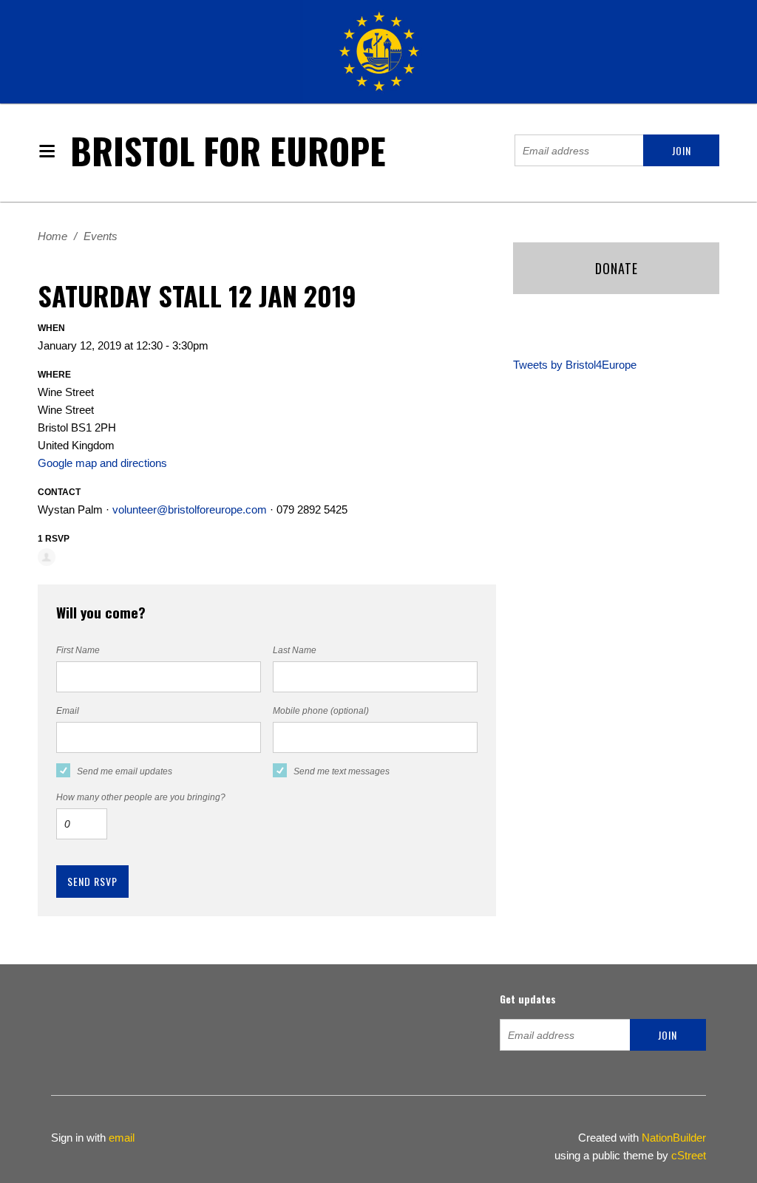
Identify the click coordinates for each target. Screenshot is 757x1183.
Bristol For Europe (228, 150)
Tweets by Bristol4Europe (575, 364)
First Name (78, 650)
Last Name (294, 650)
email (122, 1137)
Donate (616, 268)
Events (101, 236)
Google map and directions (102, 463)
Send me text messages (341, 771)
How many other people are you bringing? (140, 797)
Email (67, 711)
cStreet (688, 1155)
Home (52, 236)
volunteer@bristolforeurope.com (189, 509)
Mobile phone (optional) (321, 711)
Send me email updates (124, 771)
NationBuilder (674, 1137)
